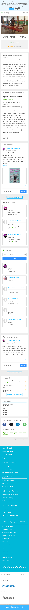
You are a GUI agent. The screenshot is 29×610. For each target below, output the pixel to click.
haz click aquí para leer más (15, 6)
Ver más (14, 331)
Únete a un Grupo (7, 469)
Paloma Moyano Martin (14, 319)
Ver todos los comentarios (14, 373)
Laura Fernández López (14, 221)
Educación (5, 542)
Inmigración (5, 551)
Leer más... (5, 165)
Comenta (23, 191)
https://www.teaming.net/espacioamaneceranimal (14, 434)
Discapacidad (5, 538)
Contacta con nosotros (8, 486)
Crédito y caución (6, 512)
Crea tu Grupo (6, 466)
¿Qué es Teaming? (7, 454)
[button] (26, 382)
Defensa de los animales (8, 535)
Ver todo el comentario (20, 186)
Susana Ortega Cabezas (13, 149)
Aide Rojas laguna (13, 298)
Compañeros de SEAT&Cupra (10, 515)
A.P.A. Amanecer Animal (14, 207)
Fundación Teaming (7, 451)
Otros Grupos (6, 560)
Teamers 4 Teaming (7, 497)
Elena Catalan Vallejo (13, 277)
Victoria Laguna (12, 309)
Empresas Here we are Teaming (10, 494)
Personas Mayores (7, 557)
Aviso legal (5, 483)
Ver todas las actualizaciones (14, 197)
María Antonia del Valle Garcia (16, 288)
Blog (3, 458)
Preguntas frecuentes (8, 480)
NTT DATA (5, 509)
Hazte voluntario (6, 501)
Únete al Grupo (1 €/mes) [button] (14, 607)
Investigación (5, 554)
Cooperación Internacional (9, 532)
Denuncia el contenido (21, 440)
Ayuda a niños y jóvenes (8, 548)
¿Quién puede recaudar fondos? (10, 472)
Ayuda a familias (6, 545)
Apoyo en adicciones (7, 526)
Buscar (14, 258)
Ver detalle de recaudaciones (14, 394)
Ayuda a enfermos (7, 529)
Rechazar (17, 9)
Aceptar (11, 9)
